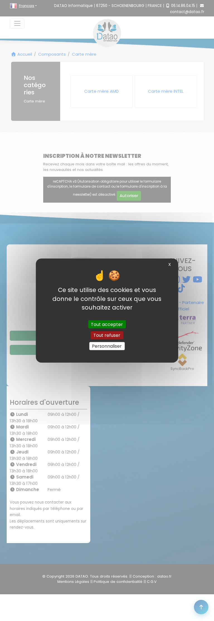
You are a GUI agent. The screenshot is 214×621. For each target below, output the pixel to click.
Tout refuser (106, 335)
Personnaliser (107, 346)
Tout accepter (107, 324)
